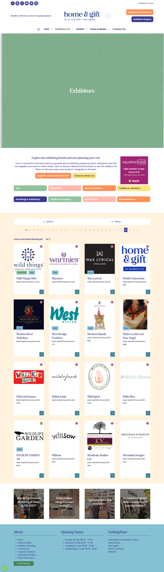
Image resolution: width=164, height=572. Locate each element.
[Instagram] (22, 3)
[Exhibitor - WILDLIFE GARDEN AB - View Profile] (41, 475)
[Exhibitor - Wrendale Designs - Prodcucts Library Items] (123, 465)
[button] (108, 15)
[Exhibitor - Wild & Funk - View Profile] (77, 413)
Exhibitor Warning (26, 545)
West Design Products (59, 336)
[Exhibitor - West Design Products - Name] (64, 314)
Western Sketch (96, 334)
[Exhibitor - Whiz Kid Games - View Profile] (41, 413)
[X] (13, 3)
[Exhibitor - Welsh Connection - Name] (135, 259)
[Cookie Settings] (4, 568)
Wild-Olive (129, 396)
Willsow (56, 455)
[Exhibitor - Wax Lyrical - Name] (100, 259)
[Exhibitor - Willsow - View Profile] (77, 475)
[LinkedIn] (36, 3)
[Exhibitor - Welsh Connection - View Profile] (148, 292)
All (26, 230)
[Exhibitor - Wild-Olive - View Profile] (148, 413)
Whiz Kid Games (26, 396)
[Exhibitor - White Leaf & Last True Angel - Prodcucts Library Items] (123, 348)
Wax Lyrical (94, 278)
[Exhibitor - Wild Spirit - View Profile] (112, 413)
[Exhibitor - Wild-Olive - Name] (135, 377)
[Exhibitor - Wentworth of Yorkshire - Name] (29, 314)
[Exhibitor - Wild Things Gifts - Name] (29, 259)
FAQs (20, 539)
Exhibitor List (62, 29)
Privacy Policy (24, 542)
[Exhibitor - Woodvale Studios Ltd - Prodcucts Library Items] (92, 469)
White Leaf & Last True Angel (133, 336)
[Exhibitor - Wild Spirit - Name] (100, 377)
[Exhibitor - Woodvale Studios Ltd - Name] (100, 436)
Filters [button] (118, 222)
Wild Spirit (93, 396)
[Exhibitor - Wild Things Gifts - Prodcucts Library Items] (17, 285)
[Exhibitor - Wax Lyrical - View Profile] (112, 292)
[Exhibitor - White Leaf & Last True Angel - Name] (135, 314)
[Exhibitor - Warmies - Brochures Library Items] (53, 285)
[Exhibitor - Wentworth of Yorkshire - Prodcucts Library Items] (17, 345)
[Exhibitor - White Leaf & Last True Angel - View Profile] (148, 354)
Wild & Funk (59, 396)
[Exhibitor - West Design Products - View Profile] (77, 354)
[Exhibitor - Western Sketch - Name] (100, 314)
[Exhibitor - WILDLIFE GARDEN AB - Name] (29, 436)
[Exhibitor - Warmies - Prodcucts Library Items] (55, 285)
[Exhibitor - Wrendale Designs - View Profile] (148, 475)
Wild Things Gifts (26, 278)
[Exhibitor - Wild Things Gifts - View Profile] (41, 292)
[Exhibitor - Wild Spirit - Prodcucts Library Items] (88, 406)
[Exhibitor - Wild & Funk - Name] (64, 377)
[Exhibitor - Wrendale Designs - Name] (135, 436)
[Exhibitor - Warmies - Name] (64, 259)
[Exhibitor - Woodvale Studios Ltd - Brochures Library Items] (88, 469)
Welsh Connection (133, 278)
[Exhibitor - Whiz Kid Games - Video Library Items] (22, 406)
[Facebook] (17, 3)
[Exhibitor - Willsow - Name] (64, 436)
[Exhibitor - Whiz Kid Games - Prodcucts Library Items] (20, 406)
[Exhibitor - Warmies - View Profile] (77, 292)
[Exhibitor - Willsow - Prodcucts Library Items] (52, 465)
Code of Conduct (26, 551)
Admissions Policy (27, 554)
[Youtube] (27, 3)
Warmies (57, 278)
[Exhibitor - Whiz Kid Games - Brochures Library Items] (17, 406)
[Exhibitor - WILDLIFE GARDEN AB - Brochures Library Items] (17, 469)
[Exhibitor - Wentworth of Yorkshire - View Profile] (41, 354)
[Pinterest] (31, 3)
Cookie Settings (23, 563)
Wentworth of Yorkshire (24, 336)
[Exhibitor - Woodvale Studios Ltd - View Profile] (112, 475)
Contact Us (119, 29)
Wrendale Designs (133, 455)
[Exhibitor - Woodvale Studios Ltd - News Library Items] (90, 469)
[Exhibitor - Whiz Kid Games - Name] (29, 377)
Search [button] (50, 222)
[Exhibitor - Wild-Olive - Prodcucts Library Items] (123, 406)
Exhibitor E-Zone (146, 3)
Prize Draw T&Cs (26, 557)
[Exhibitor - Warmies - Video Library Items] (57, 285)
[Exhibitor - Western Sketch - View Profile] (112, 354)
